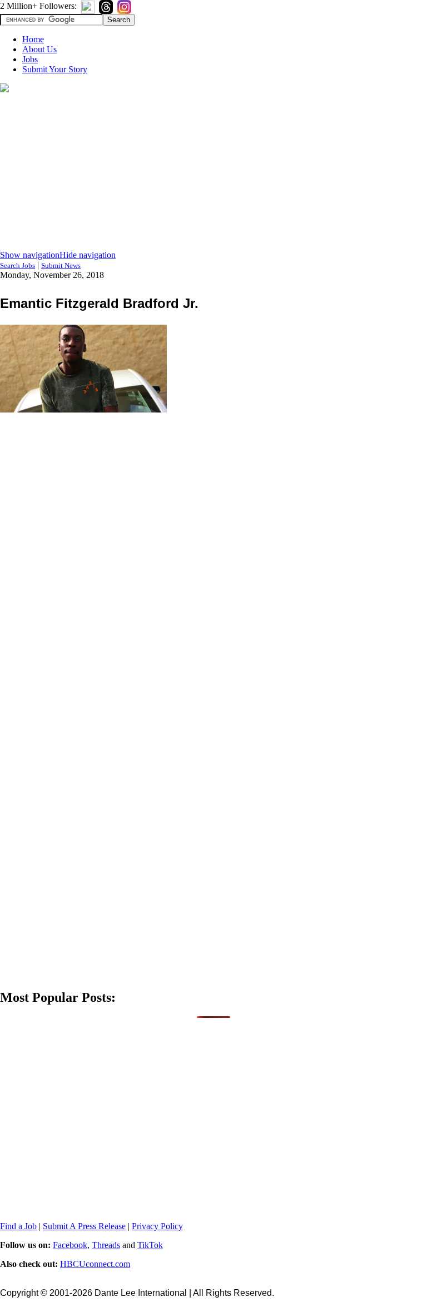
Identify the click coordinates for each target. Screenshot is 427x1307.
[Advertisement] (213, 172)
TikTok (150, 1245)
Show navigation (29, 255)
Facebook (70, 1245)
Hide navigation (87, 255)
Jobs (30, 59)
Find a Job (18, 1226)
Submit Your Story (54, 69)
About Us (39, 49)
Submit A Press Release (84, 1226)
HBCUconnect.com (95, 1264)
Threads (106, 1245)
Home (33, 39)
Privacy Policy (157, 1226)
